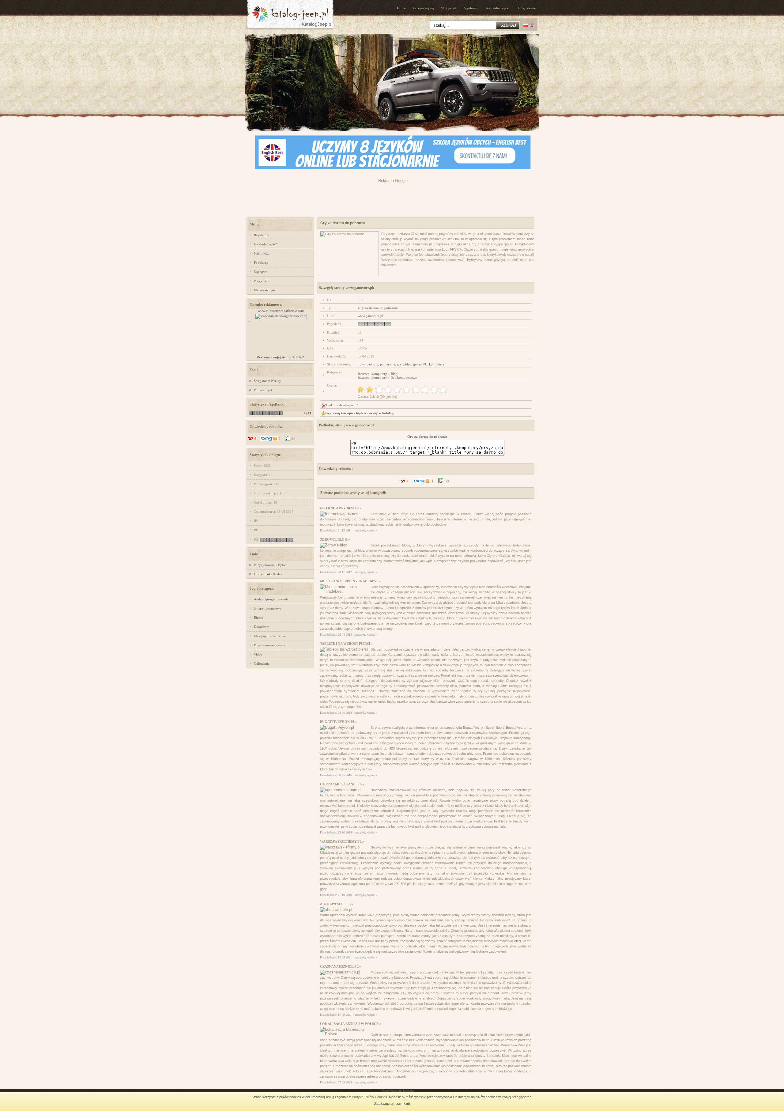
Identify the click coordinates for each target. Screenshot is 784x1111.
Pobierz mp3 (263, 390)
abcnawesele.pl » (336, 904)
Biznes (258, 617)
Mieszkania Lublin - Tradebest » (350, 581)
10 (443, 389)
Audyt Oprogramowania (271, 599)
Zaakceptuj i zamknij (392, 1104)
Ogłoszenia (262, 663)
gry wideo (404, 364)
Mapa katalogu (264, 290)
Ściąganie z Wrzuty (267, 381)
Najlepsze (260, 272)
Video (258, 654)
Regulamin (470, 8)
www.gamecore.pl (370, 316)
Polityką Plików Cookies (369, 1097)
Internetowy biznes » (340, 508)
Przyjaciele (261, 281)
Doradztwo (262, 627)
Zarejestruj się (423, 8)
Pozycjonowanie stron (269, 645)
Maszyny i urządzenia (269, 636)
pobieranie (387, 364)
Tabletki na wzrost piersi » (346, 643)
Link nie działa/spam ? (342, 405)
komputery (437, 364)
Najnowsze (261, 253)
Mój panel (448, 8)
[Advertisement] (392, 196)
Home (401, 8)
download (365, 364)
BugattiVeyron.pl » (338, 722)
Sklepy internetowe (267, 608)
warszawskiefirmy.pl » (342, 841)
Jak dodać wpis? (497, 8)
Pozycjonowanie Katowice (398, 1090)
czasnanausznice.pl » (340, 966)
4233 (307, 413)
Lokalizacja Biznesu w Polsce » (350, 1024)
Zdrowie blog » (335, 539)
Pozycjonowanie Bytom (271, 565)
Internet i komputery (372, 374)
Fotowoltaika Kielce (268, 574)
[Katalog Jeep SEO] (289, 29)
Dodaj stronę (526, 8)
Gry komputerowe (404, 377)
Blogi (394, 374)
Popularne (261, 262)
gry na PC (420, 364)
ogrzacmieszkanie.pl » (342, 784)
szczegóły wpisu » (366, 530)
